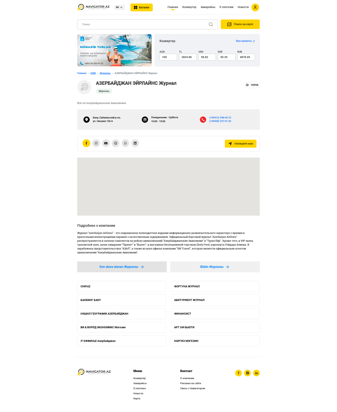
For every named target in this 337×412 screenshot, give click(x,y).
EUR (220, 51)
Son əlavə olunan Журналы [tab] (118, 267)
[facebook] (238, 373)
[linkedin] (256, 373)
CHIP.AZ (85, 286)
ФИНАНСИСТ (182, 313)
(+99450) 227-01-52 (220, 121)
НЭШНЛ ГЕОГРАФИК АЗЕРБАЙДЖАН (104, 313)
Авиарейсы (208, 7)
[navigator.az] (94, 372)
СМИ (93, 73)
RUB (239, 51)
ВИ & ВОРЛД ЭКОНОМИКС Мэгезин (103, 327)
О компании (187, 378)
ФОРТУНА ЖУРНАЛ (187, 286)
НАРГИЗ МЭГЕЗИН (186, 340)
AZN (162, 51)
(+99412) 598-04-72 (220, 117)
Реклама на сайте (190, 383)
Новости (243, 7)
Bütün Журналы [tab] (211, 267)
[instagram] (247, 373)
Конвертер (189, 7)
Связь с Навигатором (192, 388)
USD (201, 51)
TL (180, 51)
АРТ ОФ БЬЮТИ (184, 327)
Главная (173, 7)
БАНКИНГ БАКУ (91, 300)
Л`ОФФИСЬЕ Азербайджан (98, 340)
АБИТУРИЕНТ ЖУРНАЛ (189, 300)
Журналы (105, 73)
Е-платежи (226, 7)
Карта (136, 398)
